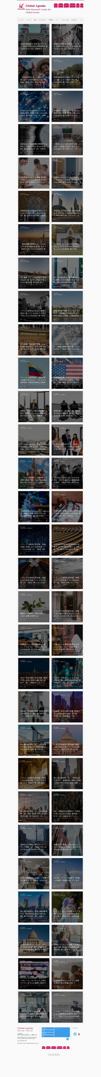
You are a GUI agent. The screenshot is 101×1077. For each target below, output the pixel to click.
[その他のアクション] (47, 27)
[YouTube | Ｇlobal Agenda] (79, 1034)
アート (57, 19)
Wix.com (58, 1055)
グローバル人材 (65, 19)
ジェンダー (28, 19)
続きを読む (74, 19)
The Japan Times (42, 19)
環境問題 (51, 19)
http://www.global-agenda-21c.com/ (31, 1043)
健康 (35, 19)
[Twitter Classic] (75, 1034)
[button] (81, 20)
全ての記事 (20, 19)
